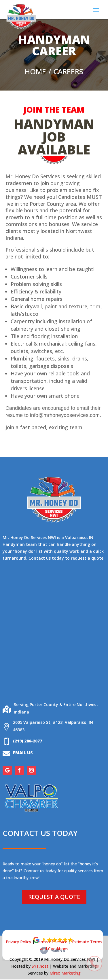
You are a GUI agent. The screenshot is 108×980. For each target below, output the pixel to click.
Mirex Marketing (65, 973)
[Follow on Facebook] (19, 770)
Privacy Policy (18, 941)
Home (35, 71)
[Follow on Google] (7, 770)
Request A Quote (54, 897)
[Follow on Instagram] (31, 770)
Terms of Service (51, 941)
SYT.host (40, 966)
